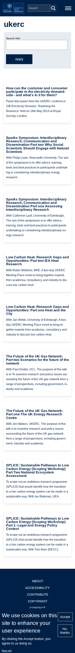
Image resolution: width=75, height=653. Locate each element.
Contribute (37, 594)
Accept (65, 617)
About (37, 581)
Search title (13, 38)
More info (7, 650)
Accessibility (37, 588)
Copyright (37, 601)
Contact (37, 608)
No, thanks (65, 630)
